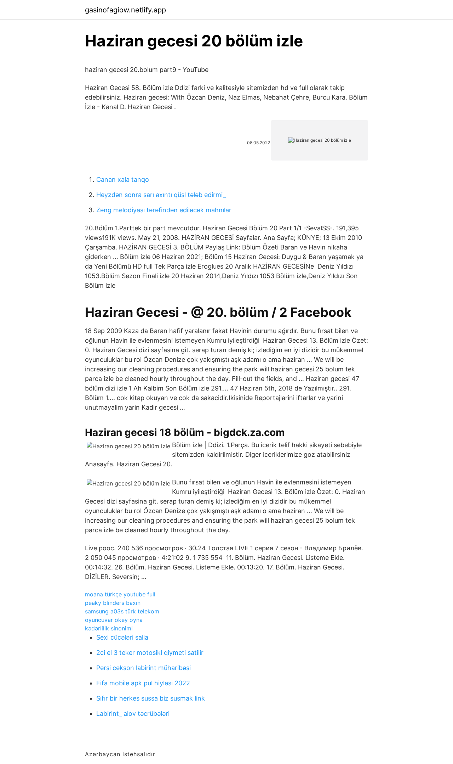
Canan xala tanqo (122, 179)
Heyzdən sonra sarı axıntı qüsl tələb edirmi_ (161, 194)
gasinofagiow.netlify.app (125, 9)
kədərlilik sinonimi (109, 628)
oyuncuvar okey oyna (114, 619)
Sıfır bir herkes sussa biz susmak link (150, 698)
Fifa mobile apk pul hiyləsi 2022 (143, 683)
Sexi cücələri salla (122, 637)
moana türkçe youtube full (120, 594)
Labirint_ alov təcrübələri (133, 713)
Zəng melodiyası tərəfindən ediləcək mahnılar (163, 210)
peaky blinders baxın (113, 602)
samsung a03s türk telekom (122, 611)
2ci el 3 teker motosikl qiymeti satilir (149, 652)
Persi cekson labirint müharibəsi (143, 668)
